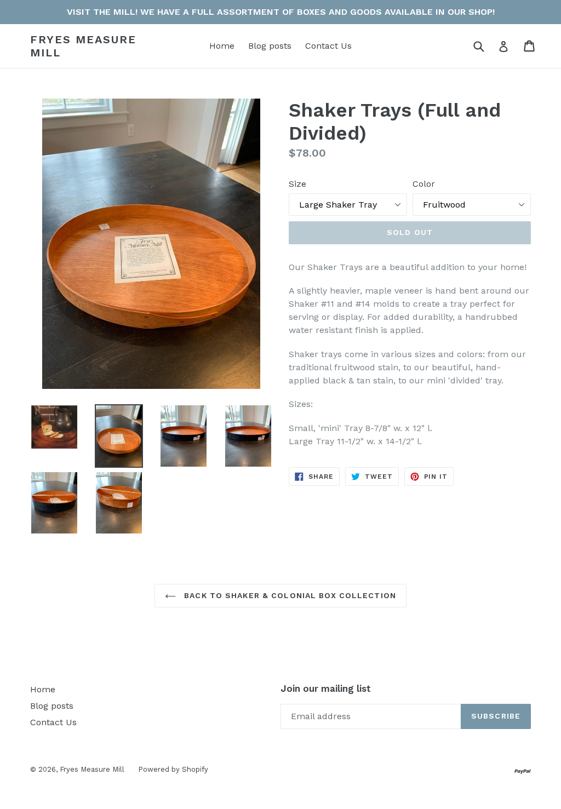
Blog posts (269, 46)
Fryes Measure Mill (83, 46)
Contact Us (328, 46)
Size (297, 184)
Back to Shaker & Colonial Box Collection (288, 595)
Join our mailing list (325, 688)
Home (221, 46)
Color (424, 184)
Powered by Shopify (173, 769)
